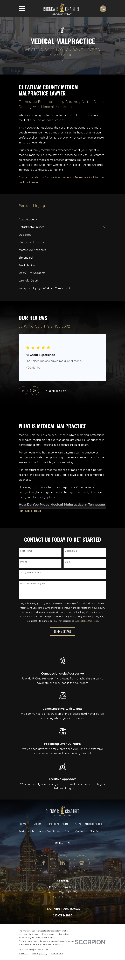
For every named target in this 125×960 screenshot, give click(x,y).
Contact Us (62, 843)
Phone (23, 561)
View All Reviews (55, 391)
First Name (26, 550)
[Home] (62, 9)
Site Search (97, 831)
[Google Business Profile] (81, 863)
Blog (67, 831)
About (38, 823)
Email (68, 561)
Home (23, 823)
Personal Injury (58, 823)
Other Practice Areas (88, 823)
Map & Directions (62, 897)
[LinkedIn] (62, 863)
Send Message (62, 631)
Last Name (71, 550)
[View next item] (34, 390)
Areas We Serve (49, 831)
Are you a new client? (31, 572)
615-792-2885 (62, 915)
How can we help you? (32, 583)
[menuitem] (62, 219)
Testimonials (26, 831)
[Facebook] (43, 863)
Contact (80, 831)
